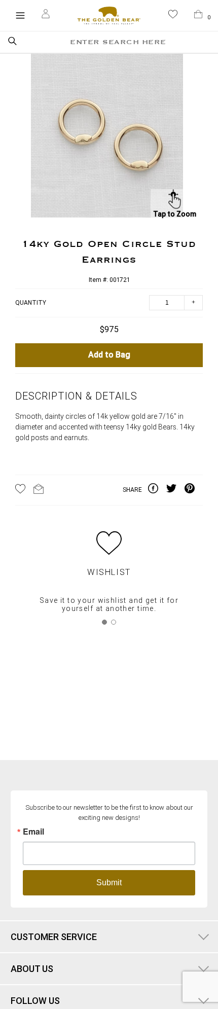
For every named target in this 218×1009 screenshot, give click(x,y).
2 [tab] (113, 622)
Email (33, 831)
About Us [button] (32, 968)
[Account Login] (46, 15)
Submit (109, 882)
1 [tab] (104, 622)
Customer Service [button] (54, 936)
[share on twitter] (175, 490)
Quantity (30, 302)
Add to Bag (109, 355)
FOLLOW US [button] (35, 1000)
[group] (107, 137)
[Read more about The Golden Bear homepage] (109, 15)
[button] (172, 16)
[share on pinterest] (194, 490)
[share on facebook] (157, 490)
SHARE (132, 489)
